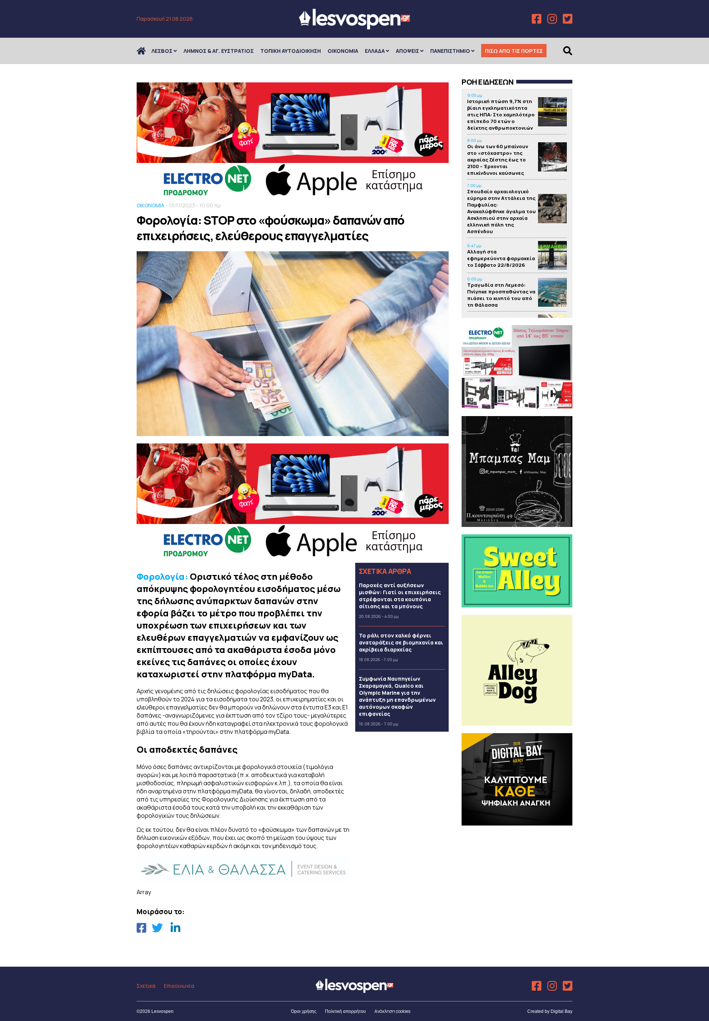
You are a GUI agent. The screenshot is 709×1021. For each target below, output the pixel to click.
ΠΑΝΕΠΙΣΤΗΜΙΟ (450, 50)
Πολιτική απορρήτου (345, 1011)
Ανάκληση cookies (392, 1011)
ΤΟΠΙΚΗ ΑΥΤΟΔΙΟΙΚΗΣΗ (290, 50)
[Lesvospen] (354, 27)
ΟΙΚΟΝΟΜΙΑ (343, 50)
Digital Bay (561, 1011)
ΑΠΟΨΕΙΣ (407, 50)
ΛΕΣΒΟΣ (161, 50)
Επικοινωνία (179, 985)
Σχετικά (146, 985)
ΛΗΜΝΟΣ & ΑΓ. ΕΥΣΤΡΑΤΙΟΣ (219, 50)
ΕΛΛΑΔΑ (375, 50)
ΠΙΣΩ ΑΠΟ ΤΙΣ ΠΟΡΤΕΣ (514, 50)
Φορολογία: (162, 576)
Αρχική (146, 50)
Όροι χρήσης (303, 1011)
